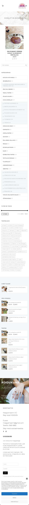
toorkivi (11, 264)
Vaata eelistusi (14, 501)
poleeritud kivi (22, 251)
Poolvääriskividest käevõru (9, 259)
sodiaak (13, 262)
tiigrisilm (4, 264)
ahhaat (4, 225)
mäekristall (23, 246)
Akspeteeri (14, 493)
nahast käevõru (17, 249)
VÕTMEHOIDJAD (7, 198)
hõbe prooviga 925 (7, 233)
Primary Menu (26, 6)
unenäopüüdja (13, 267)
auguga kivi (5, 228)
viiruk (20, 267)
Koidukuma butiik (15, 235)
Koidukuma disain (7, 238)
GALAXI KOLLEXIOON (10, 172)
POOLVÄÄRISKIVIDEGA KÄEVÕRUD (13, 188)
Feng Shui (5, 230)
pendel (4, 251)
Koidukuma (5, 235)
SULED (4, 151)
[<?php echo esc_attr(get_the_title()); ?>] (14, 59)
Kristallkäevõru (6, 243)
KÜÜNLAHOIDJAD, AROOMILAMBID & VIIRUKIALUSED (14, 85)
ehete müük (18, 228)
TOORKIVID (7, 119)
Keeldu (14, 497)
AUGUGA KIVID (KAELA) (8, 77)
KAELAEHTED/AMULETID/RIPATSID (13, 178)
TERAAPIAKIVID (8, 116)
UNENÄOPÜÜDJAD (7, 165)
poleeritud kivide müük (8, 254)
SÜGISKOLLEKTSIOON (8, 147)
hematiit (12, 230)
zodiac (13, 270)
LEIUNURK (5, 136)
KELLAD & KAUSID (7, 96)
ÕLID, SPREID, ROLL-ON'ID (9, 140)
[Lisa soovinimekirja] (16, 59)
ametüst (10, 225)
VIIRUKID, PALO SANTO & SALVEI (10, 194)
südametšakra (21, 262)
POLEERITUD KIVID (9, 113)
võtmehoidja (5, 270)
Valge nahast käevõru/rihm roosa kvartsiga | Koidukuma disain (16, 340)
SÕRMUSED (7, 191)
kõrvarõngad (21, 243)
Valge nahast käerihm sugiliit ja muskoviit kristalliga (14, 53)
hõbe (17, 230)
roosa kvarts (5, 262)
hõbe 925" (23, 230)
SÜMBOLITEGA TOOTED (8, 154)
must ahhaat (14, 246)
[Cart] (2, 6)
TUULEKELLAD (6, 161)
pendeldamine (12, 251)
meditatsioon (5, 246)
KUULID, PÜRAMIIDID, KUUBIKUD (13, 110)
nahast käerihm (6, 249)
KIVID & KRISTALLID (7, 100)
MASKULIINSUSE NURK (10, 185)
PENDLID (5, 143)
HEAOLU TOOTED (7, 92)
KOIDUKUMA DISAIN (8, 126)
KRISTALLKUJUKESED (9, 106)
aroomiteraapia (18, 225)
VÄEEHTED (5, 168)
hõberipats (17, 233)
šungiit (18, 270)
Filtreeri (5, 214)
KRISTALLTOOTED (7, 133)
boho (11, 228)
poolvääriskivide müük (8, 257)
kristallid (16, 238)
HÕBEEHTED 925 (8, 175)
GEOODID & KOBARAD (10, 103)
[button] (27, 478)
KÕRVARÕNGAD (8, 182)
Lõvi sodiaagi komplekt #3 (14, 302)
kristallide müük (6, 241)
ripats (19, 259)
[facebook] (3, 431)
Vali (13, 59)
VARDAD (6, 122)
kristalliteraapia (17, 241)
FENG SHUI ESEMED (8, 89)
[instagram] (6, 431)
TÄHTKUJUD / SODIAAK (8, 158)
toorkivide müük (19, 264)
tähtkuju (4, 267)
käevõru (14, 243)
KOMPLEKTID (6, 129)
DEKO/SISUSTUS (7, 81)
